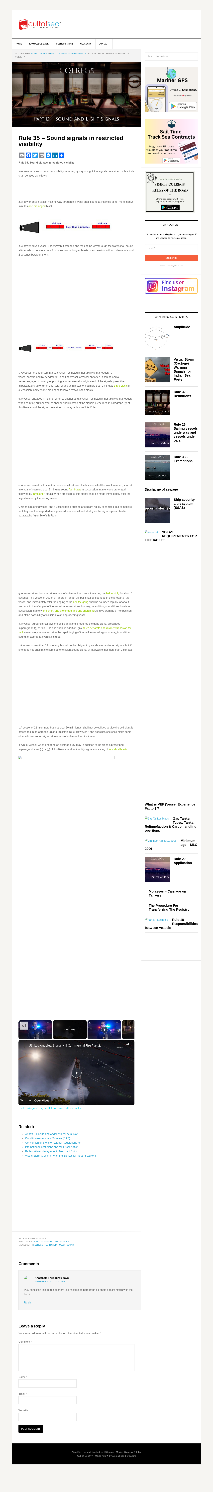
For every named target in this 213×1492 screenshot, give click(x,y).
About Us (76, 1452)
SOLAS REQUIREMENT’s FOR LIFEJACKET (171, 536)
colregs (38, 1245)
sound (70, 1245)
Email (22, 1393)
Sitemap (109, 1452)
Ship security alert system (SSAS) (184, 503)
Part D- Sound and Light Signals (51, 1241)
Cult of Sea (40, 24)
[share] (128, 1044)
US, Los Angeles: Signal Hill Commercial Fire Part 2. (65, 1045)
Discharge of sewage (161, 489)
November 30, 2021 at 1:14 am (50, 1281)
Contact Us (97, 1452)
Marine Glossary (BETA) (128, 1452)
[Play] (104, 1029)
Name (22, 1377)
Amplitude (182, 327)
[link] (23, 1045)
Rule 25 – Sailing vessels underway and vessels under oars (186, 432)
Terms (86, 1452)
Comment (25, 1341)
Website (23, 1410)
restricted (50, 1245)
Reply (27, 1302)
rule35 (62, 1245)
